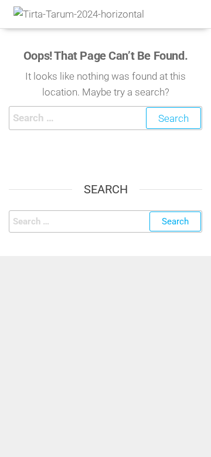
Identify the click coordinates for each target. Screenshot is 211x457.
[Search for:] (105, 118)
